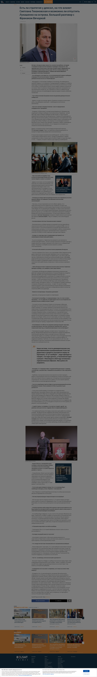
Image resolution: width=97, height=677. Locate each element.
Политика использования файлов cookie (25, 675)
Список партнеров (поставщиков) (48, 674)
